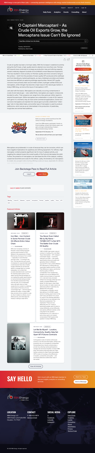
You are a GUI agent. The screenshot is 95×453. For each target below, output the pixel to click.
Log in (29, 174)
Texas (57, 200)
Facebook (51, 418)
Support (63, 7)
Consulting (75, 12)
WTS (9, 203)
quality (52, 200)
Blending (10, 200)
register (17, 188)
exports (28, 200)
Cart (76, 7)
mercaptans (35, 200)
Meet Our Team (81, 377)
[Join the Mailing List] (68, 59)
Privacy (70, 429)
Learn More (42, 174)
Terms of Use (72, 431)
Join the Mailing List (83, 69)
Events (66, 12)
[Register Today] (19, 128)
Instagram (51, 422)
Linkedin (50, 420)
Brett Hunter (29, 49)
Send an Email (32, 418)
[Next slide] (92, 55)
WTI (61, 200)
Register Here (79, 138)
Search (70, 7)
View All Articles (35, 366)
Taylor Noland (18, 246)
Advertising (71, 426)
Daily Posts (47, 12)
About (84, 12)
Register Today (41, 138)
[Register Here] (83, 121)
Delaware (22, 200)
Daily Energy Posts (13, 20)
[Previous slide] (90, 55)
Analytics (57, 12)
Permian (41, 200)
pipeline (47, 200)
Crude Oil (84, 48)
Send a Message (80, 382)
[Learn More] (83, 149)
